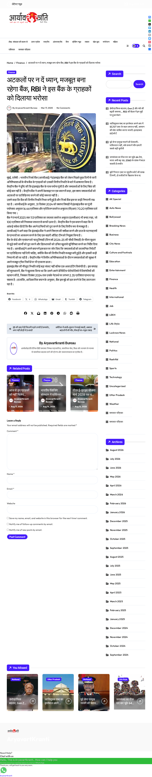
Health (113, 288)
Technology (115, 377)
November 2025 (119, 530)
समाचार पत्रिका (24, 49)
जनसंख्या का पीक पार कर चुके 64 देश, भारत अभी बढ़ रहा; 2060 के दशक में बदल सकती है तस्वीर (127, 160)
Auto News (115, 207)
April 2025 (115, 592)
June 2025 (115, 574)
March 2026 (116, 494)
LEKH (112, 314)
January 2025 (117, 619)
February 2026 (118, 503)
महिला (115, 42)
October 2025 (117, 538)
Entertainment (117, 270)
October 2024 (117, 645)
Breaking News (117, 225)
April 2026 (115, 485)
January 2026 (117, 512)
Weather (114, 403)
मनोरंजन (106, 42)
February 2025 (118, 610)
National (114, 341)
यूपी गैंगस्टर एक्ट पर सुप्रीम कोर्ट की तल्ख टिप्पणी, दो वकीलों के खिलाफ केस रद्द (127, 174)
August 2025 (117, 556)
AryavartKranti (28, 739)
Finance (11, 72)
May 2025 (115, 583)
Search (116, 74)
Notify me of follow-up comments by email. (31, 524)
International (116, 297)
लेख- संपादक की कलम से (18, 42)
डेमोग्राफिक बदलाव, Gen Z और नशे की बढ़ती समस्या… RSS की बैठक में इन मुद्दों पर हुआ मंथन (127, 111)
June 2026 (115, 467)
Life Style (114, 323)
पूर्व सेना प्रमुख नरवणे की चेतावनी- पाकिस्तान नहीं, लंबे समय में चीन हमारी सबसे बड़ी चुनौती (126, 145)
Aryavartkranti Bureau (60, 343)
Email (10, 488)
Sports (113, 368)
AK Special (115, 199)
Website (11, 503)
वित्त (67, 42)
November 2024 (119, 637)
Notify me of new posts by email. (25, 530)
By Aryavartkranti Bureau (24, 108)
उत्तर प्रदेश (35, 42)
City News (114, 243)
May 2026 (115, 476)
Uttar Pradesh (117, 395)
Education (114, 261)
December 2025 (119, 521)
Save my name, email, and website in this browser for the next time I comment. (48, 518)
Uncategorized (117, 386)
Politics (113, 350)
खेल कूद (96, 42)
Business (114, 234)
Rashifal (113, 359)
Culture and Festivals (120, 252)
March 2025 (116, 601)
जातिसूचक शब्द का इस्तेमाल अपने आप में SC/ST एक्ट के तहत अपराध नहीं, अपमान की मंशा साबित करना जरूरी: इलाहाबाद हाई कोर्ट (127, 128)
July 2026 (115, 458)
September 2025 (119, 547)
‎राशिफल (12, 49)
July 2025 (115, 565)
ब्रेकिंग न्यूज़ (76, 42)
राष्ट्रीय (46, 42)
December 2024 (119, 627)
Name (10, 474)
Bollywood (115, 216)
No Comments (63, 108)
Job (111, 305)
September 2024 (119, 654)
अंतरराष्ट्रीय (57, 42)
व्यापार (87, 42)
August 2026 (117, 449)
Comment (12, 431)
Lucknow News (117, 332)
